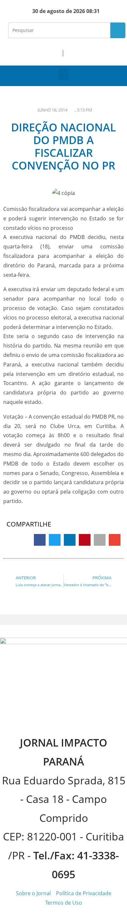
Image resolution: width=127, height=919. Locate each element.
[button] (63, 74)
